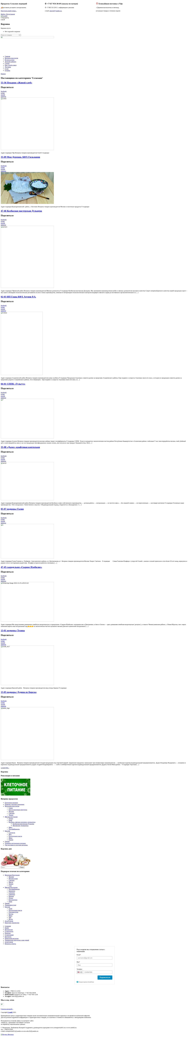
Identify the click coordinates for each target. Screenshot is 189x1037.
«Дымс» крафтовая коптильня (20, 447)
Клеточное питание (11, 802)
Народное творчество (12, 923)
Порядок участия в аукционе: (14, 804)
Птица (11, 818)
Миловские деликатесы (20, 825)
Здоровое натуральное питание (15, 843)
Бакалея (7, 831)
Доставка (8, 67)
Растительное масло (15, 836)
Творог (11, 815)
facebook (3, 91)
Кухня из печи (9, 60)
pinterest (3, 96)
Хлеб (10, 908)
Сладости (12, 833)
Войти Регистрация (8, 14)
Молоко (11, 811)
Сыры (11, 808)
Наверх (3, 74)
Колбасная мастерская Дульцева (21, 211)
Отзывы (7, 70)
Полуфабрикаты (14, 829)
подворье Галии (12, 509)
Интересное (9, 929)
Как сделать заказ (10, 65)
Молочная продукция (12, 806)
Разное (11, 840)
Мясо (10, 827)
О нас (7, 69)
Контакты (8, 937)
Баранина (12, 891)
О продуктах (9, 931)
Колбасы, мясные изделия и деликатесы (22, 822)
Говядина (12, 894)
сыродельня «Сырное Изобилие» (21, 567)
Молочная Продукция (12, 875)
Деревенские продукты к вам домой (17, 940)
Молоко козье (13, 878)
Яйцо (10, 838)
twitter (3, 93)
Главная (7, 56)
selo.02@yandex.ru (56, 11)
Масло (11, 882)
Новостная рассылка (12, 938)
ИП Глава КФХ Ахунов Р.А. (18, 296)
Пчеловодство (13, 912)
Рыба (10, 820)
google (3, 95)
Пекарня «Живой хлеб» (16, 82)
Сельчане (8, 926)
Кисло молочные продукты (18, 810)
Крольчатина (13, 900)
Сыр (10, 885)
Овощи (7, 841)
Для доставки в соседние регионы (16, 845)
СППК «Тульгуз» (13, 384)
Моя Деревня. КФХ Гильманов (20, 157)
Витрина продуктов (11, 58)
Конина (11, 896)
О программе (9, 935)
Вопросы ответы (10, 944)
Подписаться (105, 977)
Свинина (12, 893)
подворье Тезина (13, 630)
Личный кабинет (10, 62)
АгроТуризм (9, 921)
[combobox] (80, 972)
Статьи (7, 63)
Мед (10, 834)
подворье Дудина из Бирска (18, 692)
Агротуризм (9, 942)
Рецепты (8, 933)
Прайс (7, 928)
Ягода (11, 919)
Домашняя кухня (10, 905)
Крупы (11, 914)
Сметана (11, 813)
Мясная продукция (11, 817)
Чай (10, 917)
